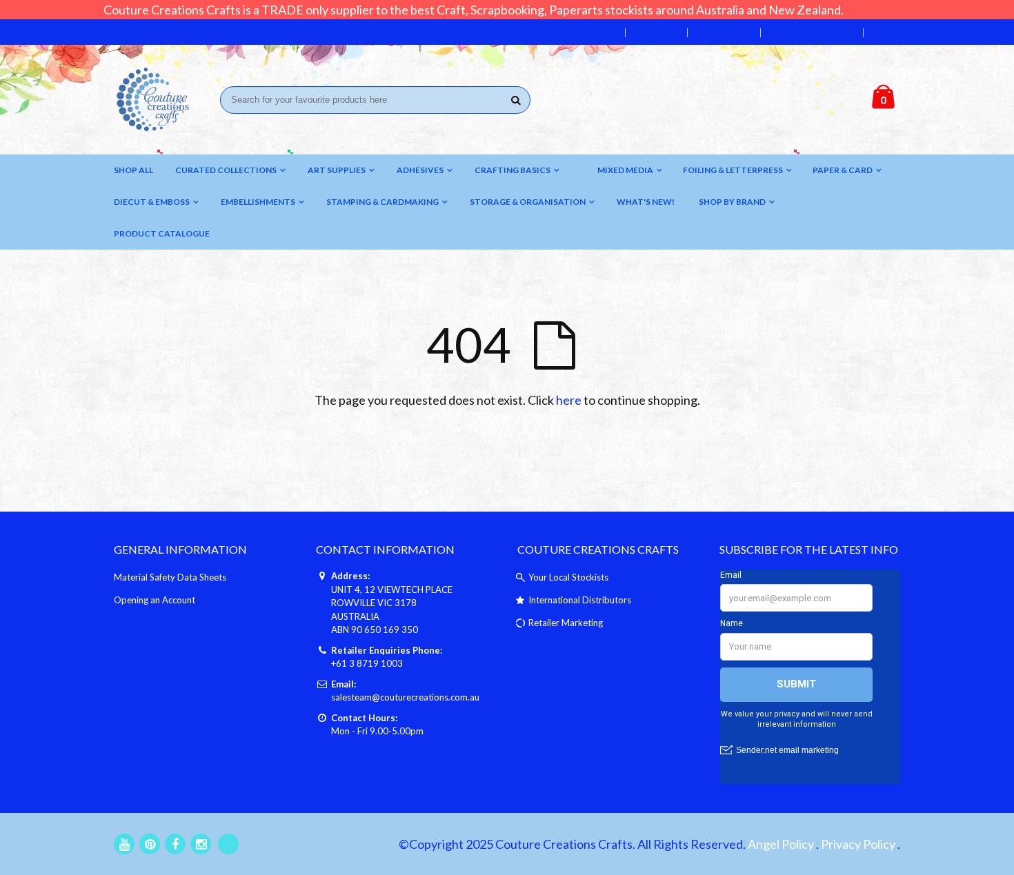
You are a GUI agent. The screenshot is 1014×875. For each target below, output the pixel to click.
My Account (586, 32)
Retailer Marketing (565, 622)
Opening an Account (154, 599)
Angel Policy (781, 844)
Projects (655, 32)
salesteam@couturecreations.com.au (405, 697)
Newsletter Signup (811, 32)
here (568, 400)
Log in (887, 32)
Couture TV (723, 32)
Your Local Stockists (568, 577)
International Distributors (579, 599)
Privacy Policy (858, 844)
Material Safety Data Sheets (170, 577)
